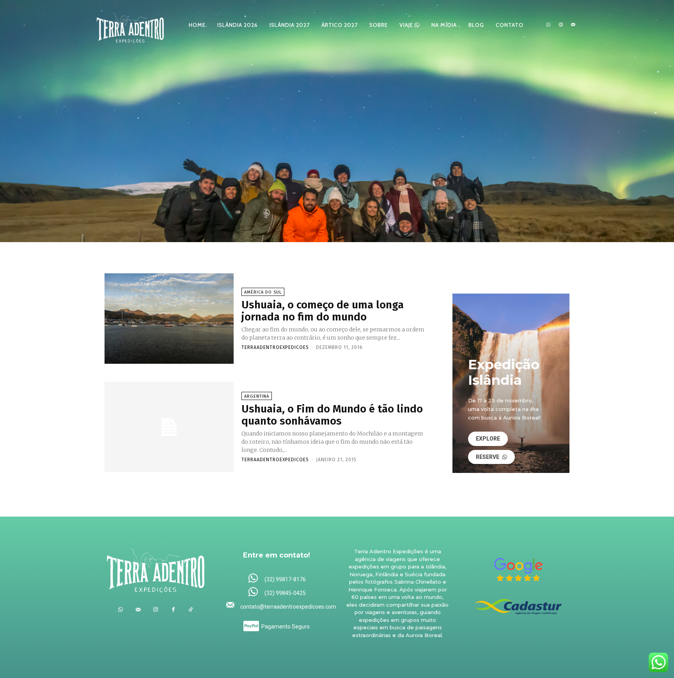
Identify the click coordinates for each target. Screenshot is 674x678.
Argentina (256, 396)
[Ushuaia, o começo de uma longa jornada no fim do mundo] (169, 318)
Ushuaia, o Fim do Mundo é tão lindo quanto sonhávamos (332, 414)
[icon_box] (277, 579)
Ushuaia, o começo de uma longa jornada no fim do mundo (322, 310)
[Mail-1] (573, 25)
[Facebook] (173, 609)
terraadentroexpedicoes (275, 347)
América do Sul (263, 292)
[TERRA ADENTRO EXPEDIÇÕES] (130, 24)
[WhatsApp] (548, 25)
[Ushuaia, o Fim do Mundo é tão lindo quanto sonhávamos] (169, 427)
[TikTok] (191, 609)
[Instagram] (561, 25)
